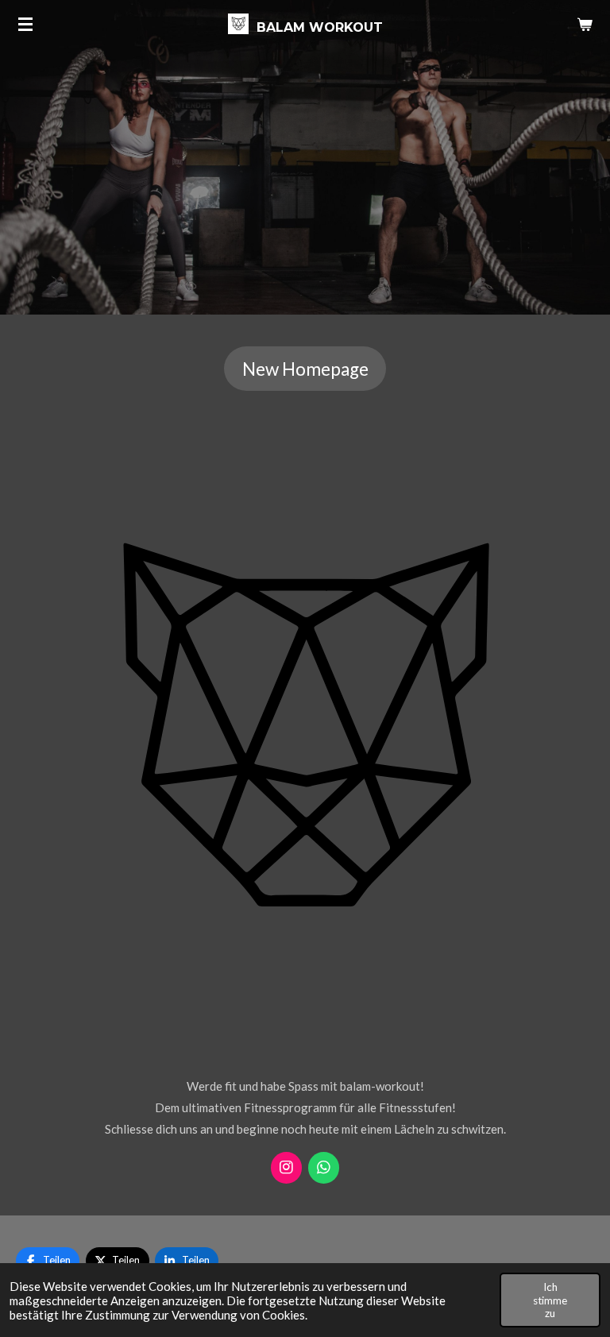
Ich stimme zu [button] (550, 1300)
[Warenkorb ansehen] (584, 24)
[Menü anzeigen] (25, 24)
